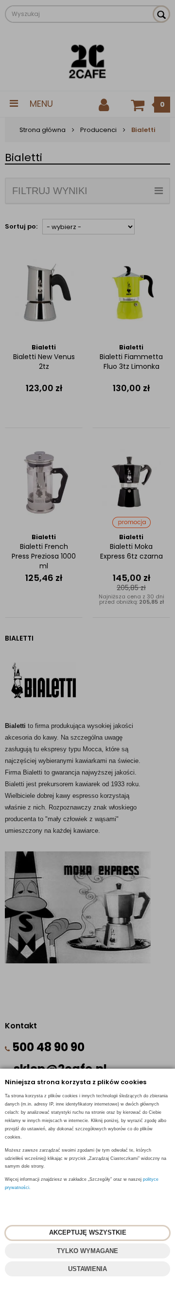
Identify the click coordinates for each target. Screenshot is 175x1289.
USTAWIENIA (87, 1268)
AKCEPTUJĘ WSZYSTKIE (87, 1232)
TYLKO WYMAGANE (87, 1251)
